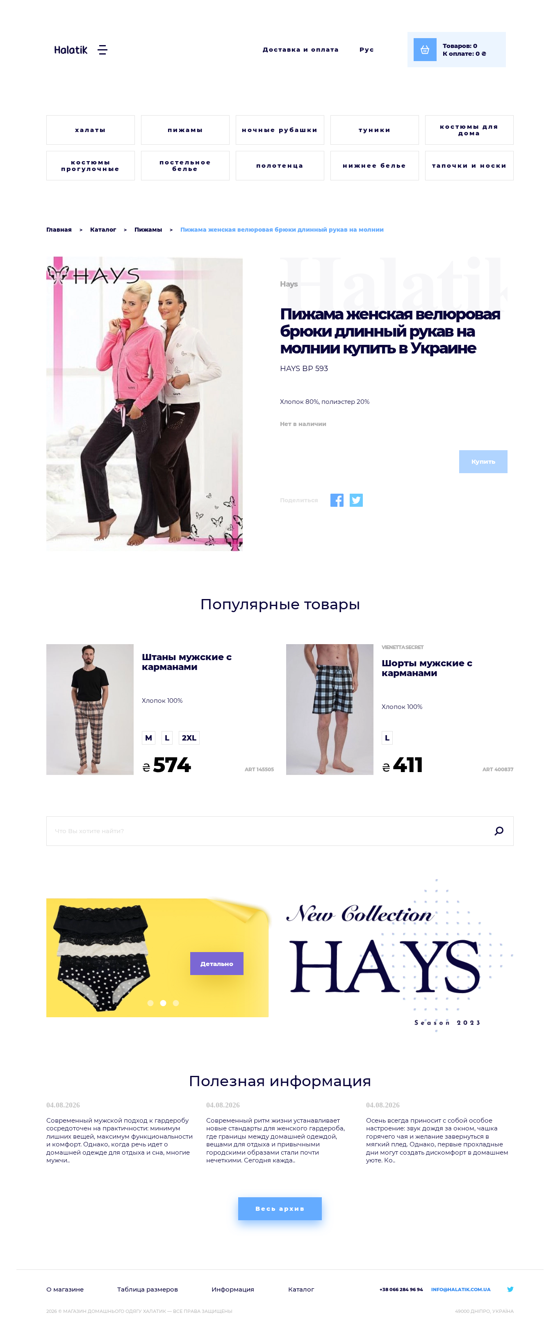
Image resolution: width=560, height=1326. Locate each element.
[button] (147, 1003)
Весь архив (280, 1208)
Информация (233, 1289)
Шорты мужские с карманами (427, 668)
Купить (483, 461)
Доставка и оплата (301, 49)
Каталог (301, 1289)
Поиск (499, 831)
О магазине (65, 1289)
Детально (216, 964)
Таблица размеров (147, 1289)
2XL (189, 738)
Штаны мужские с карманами (187, 662)
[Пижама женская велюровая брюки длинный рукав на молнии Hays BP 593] (160, 403)
